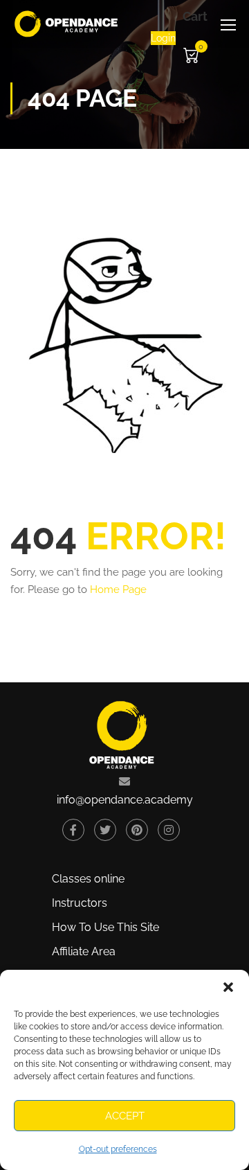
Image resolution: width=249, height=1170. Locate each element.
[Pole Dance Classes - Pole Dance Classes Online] (66, 24)
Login (163, 38)
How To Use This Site (105, 927)
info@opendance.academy (125, 799)
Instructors (79, 903)
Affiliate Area (84, 951)
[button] (228, 987)
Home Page (118, 589)
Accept (125, 1116)
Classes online (88, 878)
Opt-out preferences (118, 1149)
